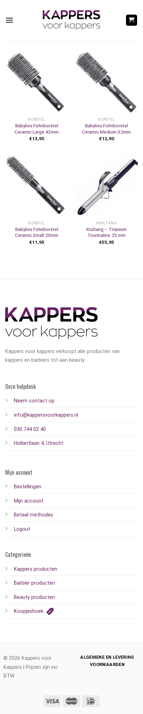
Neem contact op (34, 401)
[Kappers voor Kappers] (71, 20)
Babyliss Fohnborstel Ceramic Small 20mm (36, 232)
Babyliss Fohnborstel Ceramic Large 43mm (37, 129)
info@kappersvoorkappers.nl (46, 415)
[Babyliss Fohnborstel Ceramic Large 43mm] (36, 82)
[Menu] (9, 20)
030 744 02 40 (30, 429)
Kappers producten (35, 569)
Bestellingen (27, 487)
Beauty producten (34, 597)
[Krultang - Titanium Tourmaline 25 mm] (106, 185)
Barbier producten (34, 583)
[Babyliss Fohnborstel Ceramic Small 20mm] (36, 185)
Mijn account (28, 501)
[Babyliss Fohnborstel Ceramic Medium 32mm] (106, 82)
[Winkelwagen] (131, 20)
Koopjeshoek (29, 611)
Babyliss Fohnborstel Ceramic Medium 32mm (106, 129)
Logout (22, 529)
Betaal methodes (33, 515)
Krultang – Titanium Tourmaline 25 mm (106, 232)
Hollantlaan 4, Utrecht (39, 443)
